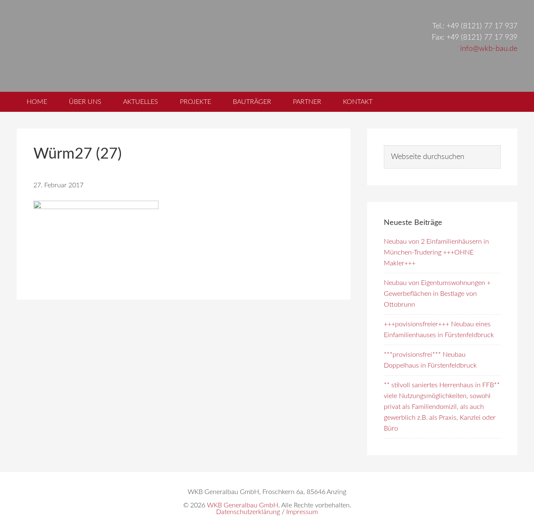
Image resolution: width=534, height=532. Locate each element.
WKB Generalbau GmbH (158, 46)
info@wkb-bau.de (488, 49)
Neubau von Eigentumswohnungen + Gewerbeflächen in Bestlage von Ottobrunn (437, 294)
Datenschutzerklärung (248, 512)
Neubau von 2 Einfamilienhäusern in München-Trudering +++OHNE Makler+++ (436, 252)
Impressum (302, 512)
